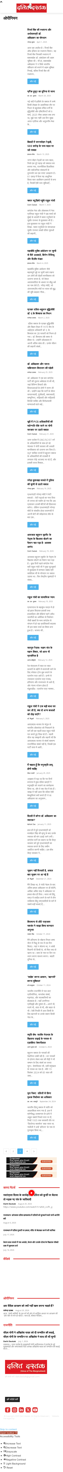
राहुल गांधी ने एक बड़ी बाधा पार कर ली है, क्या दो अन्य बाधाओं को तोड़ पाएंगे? (41, 710)
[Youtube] (35, 1409)
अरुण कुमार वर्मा (32, 1047)
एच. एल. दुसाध (31, 96)
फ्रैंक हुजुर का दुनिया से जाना (41, 91)
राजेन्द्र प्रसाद (31, 318)
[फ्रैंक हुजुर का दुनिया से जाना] (11, 95)
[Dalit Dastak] (31, 8)
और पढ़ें (33, 81)
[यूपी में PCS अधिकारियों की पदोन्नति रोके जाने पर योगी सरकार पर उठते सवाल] (11, 425)
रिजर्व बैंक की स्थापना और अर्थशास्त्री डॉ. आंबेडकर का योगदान (39, 33)
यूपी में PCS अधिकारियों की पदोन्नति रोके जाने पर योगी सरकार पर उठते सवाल (40, 425)
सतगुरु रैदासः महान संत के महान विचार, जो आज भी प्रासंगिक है (39, 651)
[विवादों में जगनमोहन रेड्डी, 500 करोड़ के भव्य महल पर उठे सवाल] (11, 146)
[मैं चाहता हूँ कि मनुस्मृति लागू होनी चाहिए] (11, 769)
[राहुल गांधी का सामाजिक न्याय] (11, 601)
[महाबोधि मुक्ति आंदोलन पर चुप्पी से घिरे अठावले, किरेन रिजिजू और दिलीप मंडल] (11, 255)
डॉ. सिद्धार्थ (30, 718)
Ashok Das (31, 824)
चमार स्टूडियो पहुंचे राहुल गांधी (41, 200)
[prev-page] (6, 1151)
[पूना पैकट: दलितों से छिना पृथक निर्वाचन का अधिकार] (11, 1097)
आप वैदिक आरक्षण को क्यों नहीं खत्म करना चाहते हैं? (28, 1305)
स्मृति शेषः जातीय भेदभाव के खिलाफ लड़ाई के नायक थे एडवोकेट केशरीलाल (40, 1038)
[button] (8, 1432)
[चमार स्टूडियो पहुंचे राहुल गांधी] (11, 204)
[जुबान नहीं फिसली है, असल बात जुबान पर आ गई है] (11, 874)
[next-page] (34, 1151)
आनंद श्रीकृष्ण (31, 660)
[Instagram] (14, 1409)
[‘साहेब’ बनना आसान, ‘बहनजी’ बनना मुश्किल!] (11, 981)
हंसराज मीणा (31, 154)
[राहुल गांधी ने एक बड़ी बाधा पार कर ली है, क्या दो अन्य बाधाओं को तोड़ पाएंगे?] (11, 710)
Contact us (34, 1421)
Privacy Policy (45, 1418)
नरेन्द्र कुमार (31, 42)
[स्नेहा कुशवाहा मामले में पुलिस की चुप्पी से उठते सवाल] (11, 484)
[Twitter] (28, 1409)
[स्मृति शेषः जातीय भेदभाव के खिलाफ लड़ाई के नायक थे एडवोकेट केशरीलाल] (11, 1038)
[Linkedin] (21, 1409)
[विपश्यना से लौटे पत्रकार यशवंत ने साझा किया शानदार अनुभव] (11, 925)
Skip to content (8, 1429)
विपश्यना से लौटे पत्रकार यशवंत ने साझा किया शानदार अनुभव (40, 925)
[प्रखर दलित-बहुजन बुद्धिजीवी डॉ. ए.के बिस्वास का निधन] (11, 313)
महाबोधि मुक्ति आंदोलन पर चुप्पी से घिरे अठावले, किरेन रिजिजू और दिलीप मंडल (41, 254)
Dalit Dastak (32, 205)
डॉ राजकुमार (30, 985)
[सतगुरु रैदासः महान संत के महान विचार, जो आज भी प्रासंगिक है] (11, 651)
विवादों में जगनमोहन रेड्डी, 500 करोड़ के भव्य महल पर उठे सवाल (40, 146)
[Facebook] (7, 1409)
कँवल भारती (30, 773)
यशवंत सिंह (30, 934)
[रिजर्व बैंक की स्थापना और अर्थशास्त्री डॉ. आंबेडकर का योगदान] (11, 33)
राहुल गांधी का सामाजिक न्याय (41, 597)
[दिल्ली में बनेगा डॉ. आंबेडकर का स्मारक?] (11, 820)
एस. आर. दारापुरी (32, 1101)
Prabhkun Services (23, 1418)
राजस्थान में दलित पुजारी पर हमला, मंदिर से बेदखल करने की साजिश (29, 1230)
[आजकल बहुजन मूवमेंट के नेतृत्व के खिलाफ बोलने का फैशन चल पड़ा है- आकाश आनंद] (11, 538)
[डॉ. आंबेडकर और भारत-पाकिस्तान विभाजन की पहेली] (11, 368)
